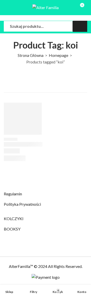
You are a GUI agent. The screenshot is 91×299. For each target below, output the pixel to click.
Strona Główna (30, 55)
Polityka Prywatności (22, 204)
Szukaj (80, 26)
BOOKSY (12, 228)
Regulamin (13, 193)
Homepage (58, 55)
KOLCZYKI (14, 218)
